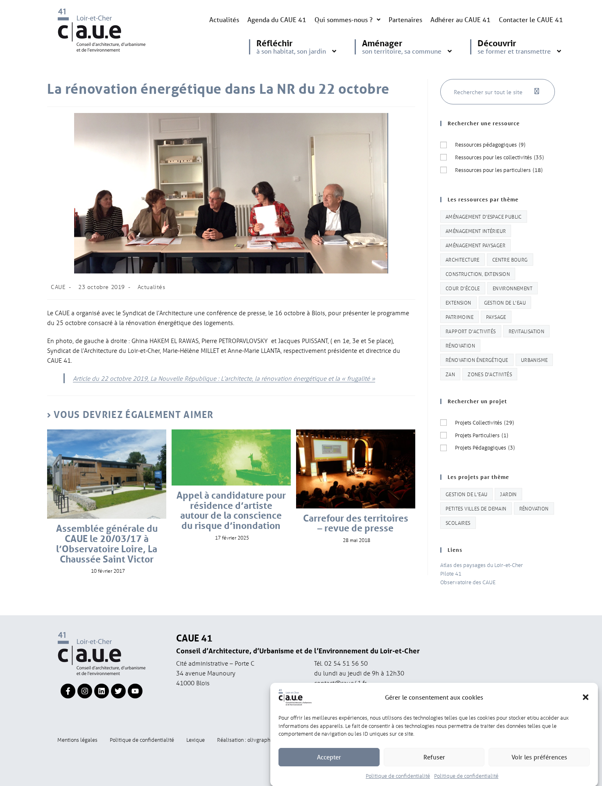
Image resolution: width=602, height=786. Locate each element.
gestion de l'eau (505, 302)
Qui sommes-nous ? (344, 19)
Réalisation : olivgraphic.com (251, 739)
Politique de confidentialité (398, 775)
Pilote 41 (451, 573)
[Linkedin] (101, 691)
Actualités (224, 19)
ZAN (450, 373)
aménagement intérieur (476, 230)
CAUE (58, 287)
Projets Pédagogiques (485, 447)
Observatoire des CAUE (468, 581)
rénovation (460, 345)
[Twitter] (118, 691)
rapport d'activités (471, 331)
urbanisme (534, 359)
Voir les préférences (539, 757)
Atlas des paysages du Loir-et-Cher (481, 564)
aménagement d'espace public (484, 216)
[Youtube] (135, 691)
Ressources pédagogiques (490, 144)
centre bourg (510, 259)
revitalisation (527, 331)
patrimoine (459, 316)
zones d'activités (490, 373)
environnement (512, 288)
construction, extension (478, 273)
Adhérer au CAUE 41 (460, 19)
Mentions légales (77, 739)
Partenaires (405, 19)
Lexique (195, 739)
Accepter (329, 757)
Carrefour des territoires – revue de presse (355, 523)
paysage (496, 316)
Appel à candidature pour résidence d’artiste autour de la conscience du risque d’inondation (231, 510)
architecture (463, 259)
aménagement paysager (475, 245)
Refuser (434, 757)
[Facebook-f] (68, 691)
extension (458, 302)
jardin (508, 493)
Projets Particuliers (481, 434)
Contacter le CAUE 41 (531, 19)
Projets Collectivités (484, 422)
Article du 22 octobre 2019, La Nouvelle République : (224, 378)
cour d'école (463, 288)
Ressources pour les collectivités (499, 157)
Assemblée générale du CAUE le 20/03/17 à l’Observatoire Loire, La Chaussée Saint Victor (107, 544)
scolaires (458, 522)
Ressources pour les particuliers (499, 169)
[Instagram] (84, 691)
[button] (586, 697)
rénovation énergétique (477, 359)
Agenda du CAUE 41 (276, 19)
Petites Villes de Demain (476, 508)
